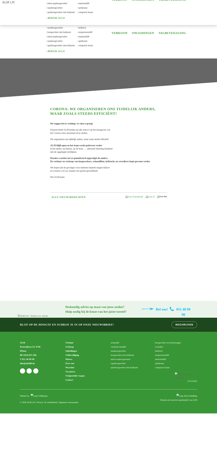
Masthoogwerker (118, 351)
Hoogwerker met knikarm (122, 355)
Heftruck (159, 351)
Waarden (69, 367)
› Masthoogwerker (54, 27)
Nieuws (68, 359)
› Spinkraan (82, 41)
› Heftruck (81, 27)
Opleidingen (143, 33)
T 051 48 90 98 (27, 359)
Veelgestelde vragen (75, 376)
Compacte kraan (162, 367)
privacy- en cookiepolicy (95, 439)
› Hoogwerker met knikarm (58, 32)
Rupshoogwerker (118, 363)
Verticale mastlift (118, 347)
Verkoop (119, 33)
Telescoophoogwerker (120, 359)
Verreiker (159, 347)
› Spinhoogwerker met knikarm (60, 45)
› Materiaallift (83, 36)
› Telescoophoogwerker (56, 36)
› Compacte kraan (85, 45)
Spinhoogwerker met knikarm (124, 367)
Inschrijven (184, 324)
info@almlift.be (27, 363)
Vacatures (70, 371)
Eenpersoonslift (162, 355)
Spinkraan (159, 363)
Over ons (69, 363)
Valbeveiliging (172, 33)
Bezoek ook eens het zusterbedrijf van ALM (178, 400)
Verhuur (69, 342)
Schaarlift (115, 342)
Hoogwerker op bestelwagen (168, 342)
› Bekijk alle (55, 51)
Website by (25, 396)
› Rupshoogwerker (54, 41)
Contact (69, 380)
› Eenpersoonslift (84, 32)
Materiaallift (160, 359)
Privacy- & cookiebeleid (47, 402)
